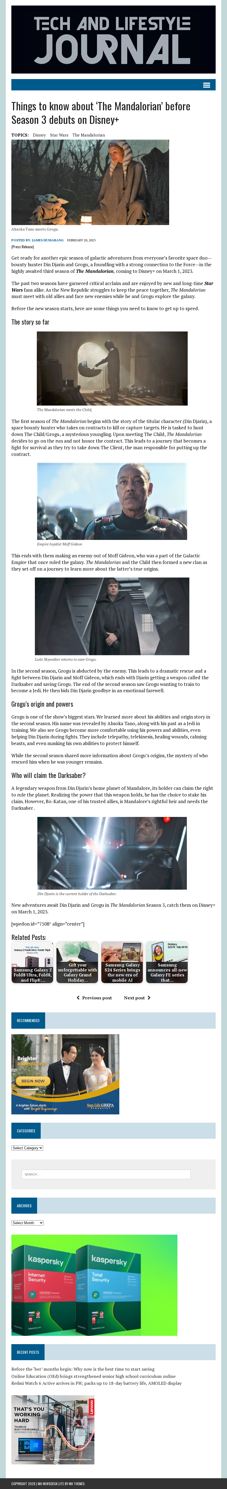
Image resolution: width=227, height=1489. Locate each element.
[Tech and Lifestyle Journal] (113, 40)
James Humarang (48, 240)
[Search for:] (106, 1174)
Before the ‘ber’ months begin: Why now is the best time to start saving (82, 1369)
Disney (39, 135)
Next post (134, 998)
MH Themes (77, 1483)
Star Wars (59, 135)
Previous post (97, 998)
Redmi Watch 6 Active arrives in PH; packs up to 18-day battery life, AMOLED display (96, 1383)
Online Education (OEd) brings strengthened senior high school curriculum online (93, 1376)
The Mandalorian (89, 135)
